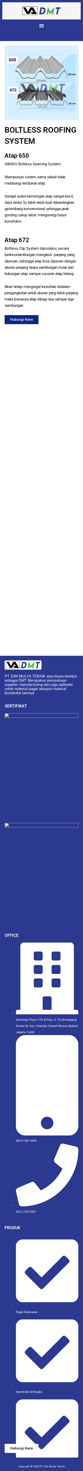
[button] (41, 25)
